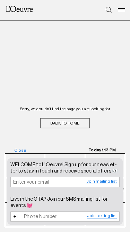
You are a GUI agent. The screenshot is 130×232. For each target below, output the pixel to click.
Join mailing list (101, 181)
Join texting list (102, 215)
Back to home (64, 123)
